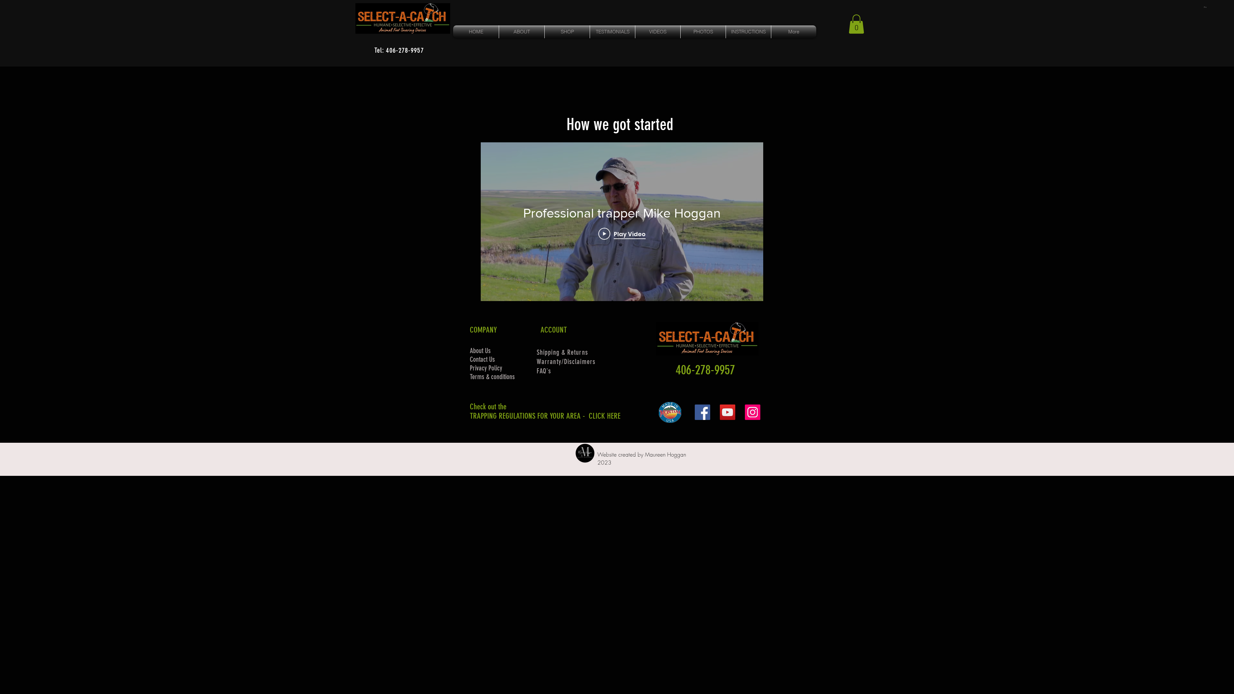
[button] (1205, 7)
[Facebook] (702, 412)
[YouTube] (727, 412)
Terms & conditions (492, 376)
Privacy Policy (486, 368)
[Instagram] (752, 412)
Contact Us (482, 359)
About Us (480, 350)
